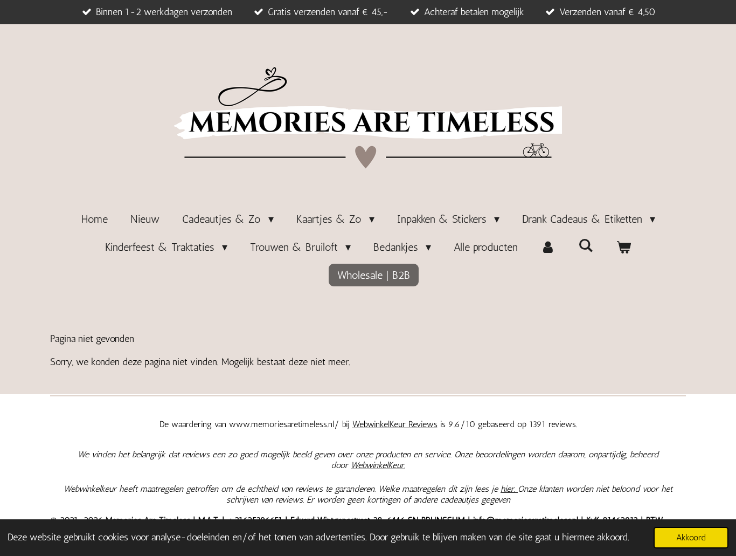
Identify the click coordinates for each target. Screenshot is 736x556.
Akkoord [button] (691, 537)
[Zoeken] (586, 245)
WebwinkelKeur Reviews (395, 424)
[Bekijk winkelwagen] (623, 247)
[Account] (548, 247)
